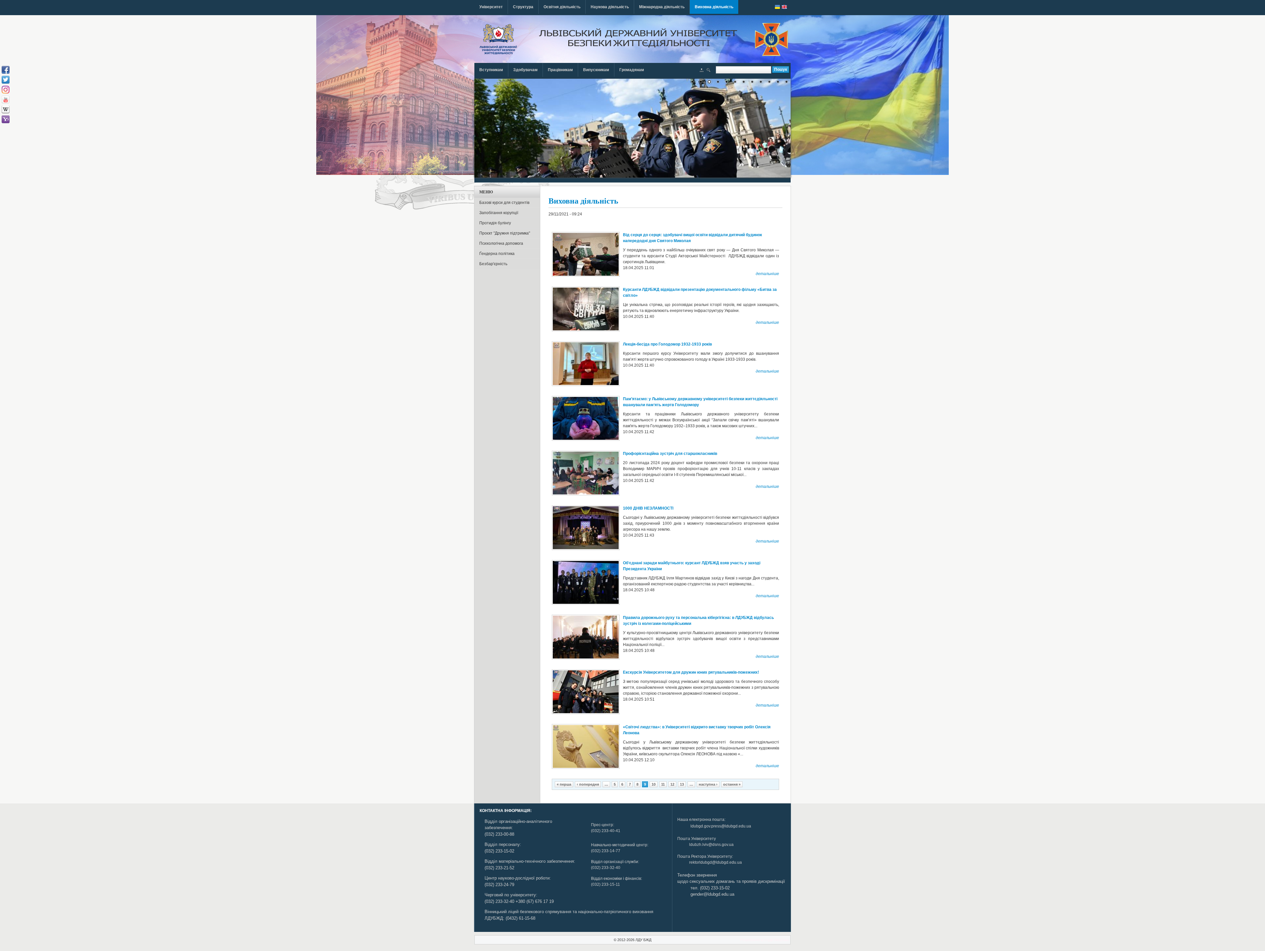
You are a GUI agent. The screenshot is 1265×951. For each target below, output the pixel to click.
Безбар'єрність (493, 264)
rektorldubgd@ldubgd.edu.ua (715, 862)
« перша (564, 784)
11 (663, 784)
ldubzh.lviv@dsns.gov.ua (711, 844)
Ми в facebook (6, 70)
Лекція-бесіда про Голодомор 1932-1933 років (667, 344)
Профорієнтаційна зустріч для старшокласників (670, 453)
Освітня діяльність (562, 7)
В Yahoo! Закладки (6, 119)
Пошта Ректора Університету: (705, 856)
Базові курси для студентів (504, 202)
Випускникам (596, 70)
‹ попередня (588, 784)
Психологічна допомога (501, 243)
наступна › (708, 784)
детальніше (767, 273)
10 (654, 784)
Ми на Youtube (6, 99)
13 (682, 784)
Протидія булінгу (495, 223)
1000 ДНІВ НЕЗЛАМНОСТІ (648, 508)
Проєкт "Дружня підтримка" (504, 233)
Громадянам (631, 70)
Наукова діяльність (610, 7)
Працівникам (560, 70)
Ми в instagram (6, 90)
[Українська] (777, 7)
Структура (523, 7)
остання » (732, 784)
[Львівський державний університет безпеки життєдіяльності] (498, 39)
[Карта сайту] (701, 71)
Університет (491, 7)
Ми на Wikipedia (6, 109)
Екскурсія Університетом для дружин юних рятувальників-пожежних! (691, 672)
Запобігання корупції (498, 212)
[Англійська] (784, 7)
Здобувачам (525, 70)
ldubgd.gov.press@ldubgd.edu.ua (720, 826)
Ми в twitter (6, 80)
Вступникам (491, 70)
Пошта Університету (696, 838)
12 (672, 784)
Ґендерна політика (497, 253)
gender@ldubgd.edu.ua (712, 894)
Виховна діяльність (714, 7)
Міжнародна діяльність (662, 7)
